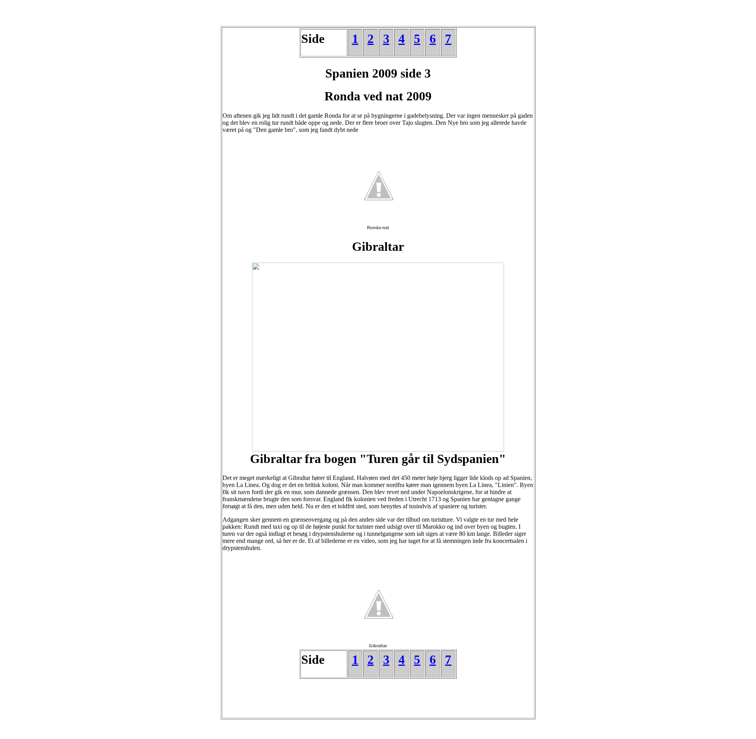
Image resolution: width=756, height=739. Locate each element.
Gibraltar (378, 645)
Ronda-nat (378, 227)
